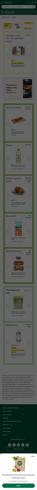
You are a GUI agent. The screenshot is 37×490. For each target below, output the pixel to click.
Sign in (18, 486)
